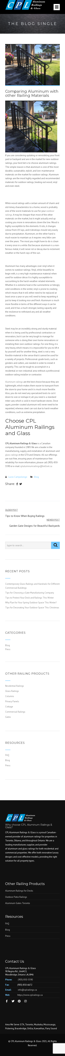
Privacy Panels (12, 701)
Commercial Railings (15, 711)
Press (7, 649)
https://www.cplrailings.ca (30, 995)
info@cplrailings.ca (27, 989)
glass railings (11, 454)
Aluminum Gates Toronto (17, 903)
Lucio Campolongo (17, 476)
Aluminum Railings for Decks (19, 890)
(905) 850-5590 (25, 979)
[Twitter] (20, 484)
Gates (8, 717)
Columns (9, 696)
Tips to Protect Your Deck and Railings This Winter (29, 597)
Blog (36, 476)
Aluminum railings (14, 381)
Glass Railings (12, 691)
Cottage (9, 706)
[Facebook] (17, 484)
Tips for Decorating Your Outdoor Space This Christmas (32, 607)
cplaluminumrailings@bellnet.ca (36, 466)
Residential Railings (14, 685)
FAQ (7, 755)
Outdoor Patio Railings (16, 897)
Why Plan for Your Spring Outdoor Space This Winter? (31, 602)
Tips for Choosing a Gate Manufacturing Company (29, 592)
